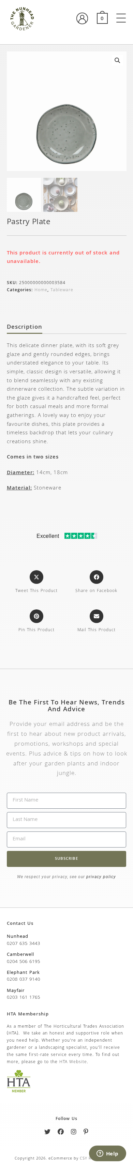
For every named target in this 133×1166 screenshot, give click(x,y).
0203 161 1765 (23, 997)
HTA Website (73, 1062)
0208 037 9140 (23, 979)
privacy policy (100, 876)
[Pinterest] (86, 1133)
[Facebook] (61, 1133)
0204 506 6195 (23, 962)
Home (40, 290)
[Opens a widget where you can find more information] (107, 1154)
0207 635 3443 (23, 944)
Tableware (61, 290)
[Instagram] (74, 1133)
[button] (117, 60)
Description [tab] (24, 327)
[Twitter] (47, 1133)
